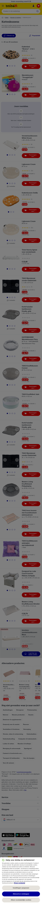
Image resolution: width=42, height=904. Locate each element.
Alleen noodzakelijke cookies (21, 900)
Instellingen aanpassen (21, 888)
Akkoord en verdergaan (21, 894)
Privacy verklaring (19, 883)
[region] (21, 880)
